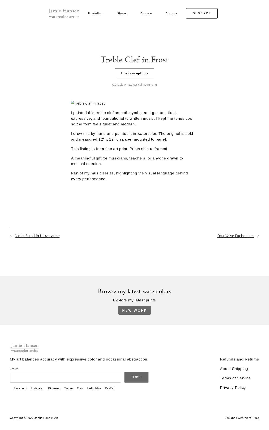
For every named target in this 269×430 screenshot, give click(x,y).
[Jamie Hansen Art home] (63, 13)
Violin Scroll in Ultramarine (37, 236)
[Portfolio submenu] (102, 13)
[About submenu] (151, 13)
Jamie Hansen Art (46, 417)
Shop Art (202, 13)
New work (134, 310)
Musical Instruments (145, 84)
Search (14, 369)
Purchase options (134, 73)
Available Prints (121, 84)
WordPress (251, 417)
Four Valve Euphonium (235, 236)
